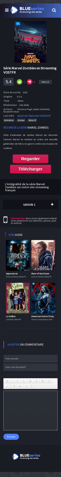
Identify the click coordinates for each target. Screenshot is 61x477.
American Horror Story (42, 316)
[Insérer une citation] (20, 386)
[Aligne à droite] (42, 381)
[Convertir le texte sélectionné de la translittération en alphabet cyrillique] (26, 386)
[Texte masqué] (14, 386)
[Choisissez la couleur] (7, 386)
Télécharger (30, 169)
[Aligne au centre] (36, 381)
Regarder (30, 158)
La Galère (10, 316)
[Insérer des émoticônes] (49, 381)
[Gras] (7, 381)
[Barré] (24, 381)
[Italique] (12, 381)
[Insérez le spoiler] (32, 386)
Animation (9, 120)
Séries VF (32, 120)
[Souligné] (18, 381)
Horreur (21, 120)
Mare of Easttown (40, 273)
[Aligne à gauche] (30, 381)
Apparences (12, 273)
